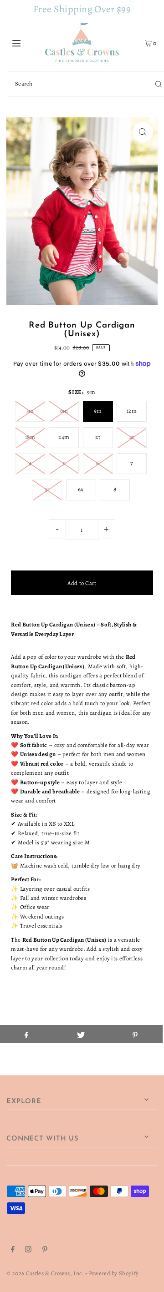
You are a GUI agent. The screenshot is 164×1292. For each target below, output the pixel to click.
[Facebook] (13, 1250)
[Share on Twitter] (80, 1034)
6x (81, 489)
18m (30, 437)
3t (47, 489)
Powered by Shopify (114, 1273)
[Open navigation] (26, 42)
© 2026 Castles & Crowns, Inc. (44, 1273)
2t (97, 437)
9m (98, 410)
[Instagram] (28, 1250)
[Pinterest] (44, 1250)
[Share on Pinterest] (135, 1034)
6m (64, 410)
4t (131, 437)
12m (132, 410)
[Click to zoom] (143, 132)
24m (63, 437)
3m (30, 410)
